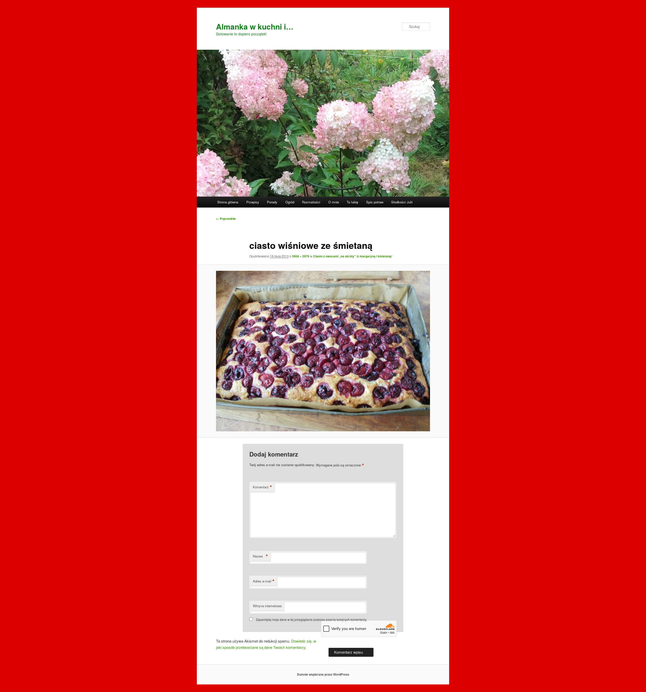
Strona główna (227, 202)
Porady (272, 202)
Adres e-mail (264, 581)
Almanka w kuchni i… (254, 26)
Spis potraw (374, 202)
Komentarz (262, 487)
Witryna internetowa (267, 605)
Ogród (289, 202)
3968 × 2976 (300, 256)
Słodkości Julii (402, 202)
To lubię (352, 202)
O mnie (333, 202)
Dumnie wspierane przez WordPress (323, 674)
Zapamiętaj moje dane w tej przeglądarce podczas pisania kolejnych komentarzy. (311, 619)
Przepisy (252, 202)
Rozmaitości (311, 202)
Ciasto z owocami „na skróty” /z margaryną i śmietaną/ (352, 256)
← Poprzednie (226, 218)
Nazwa (260, 556)
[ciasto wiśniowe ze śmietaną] (323, 351)
